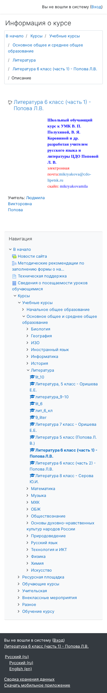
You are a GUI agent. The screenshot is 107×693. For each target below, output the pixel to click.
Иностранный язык (50, 349)
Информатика (44, 356)
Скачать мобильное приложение (37, 685)
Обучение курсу (38, 611)
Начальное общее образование (58, 309)
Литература (24, 60)
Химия (37, 563)
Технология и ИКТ (49, 549)
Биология (40, 329)
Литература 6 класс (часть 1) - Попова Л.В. (55, 68)
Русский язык (44, 542)
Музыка (38, 495)
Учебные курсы (64, 36)
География (41, 335)
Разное (29, 604)
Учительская (34, 590)
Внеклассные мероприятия (49, 597)
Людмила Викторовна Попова (26, 203)
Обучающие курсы (40, 583)
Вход (96, 6)
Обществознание (48, 516)
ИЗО (35, 342)
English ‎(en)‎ (20, 668)
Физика (38, 556)
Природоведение (48, 535)
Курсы (36, 36)
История (39, 363)
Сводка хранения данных (29, 679)
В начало (15, 36)
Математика (43, 488)
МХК (35, 502)
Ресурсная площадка (43, 577)
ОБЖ (36, 509)
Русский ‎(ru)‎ (17, 656)
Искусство (41, 570)
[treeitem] (53, 250)
